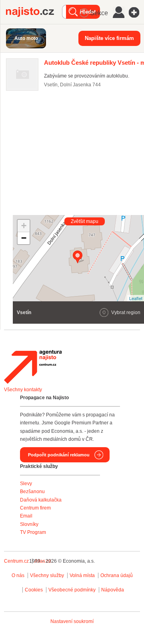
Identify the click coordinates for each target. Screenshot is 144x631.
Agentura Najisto (33, 367)
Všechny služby (47, 575)
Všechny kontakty (23, 389)
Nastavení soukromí (72, 621)
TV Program (33, 532)
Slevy (26, 483)
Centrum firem (35, 508)
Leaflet (135, 298)
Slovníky (29, 524)
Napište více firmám (109, 38)
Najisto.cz (34, 12)
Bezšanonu (32, 491)
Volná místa (82, 575)
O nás (18, 575)
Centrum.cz (16, 561)
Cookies (34, 590)
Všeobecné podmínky (72, 590)
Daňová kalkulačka (41, 500)
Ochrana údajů (116, 575)
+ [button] (23, 226)
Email (26, 516)
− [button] (23, 238)
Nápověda (112, 590)
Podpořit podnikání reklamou (59, 454)
